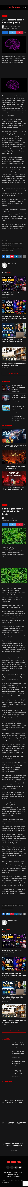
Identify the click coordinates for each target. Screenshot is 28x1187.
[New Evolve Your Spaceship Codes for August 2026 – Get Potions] (14, 436)
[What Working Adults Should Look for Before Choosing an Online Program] (14, 330)
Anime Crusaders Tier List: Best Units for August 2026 (18, 1044)
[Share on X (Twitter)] (12, 32)
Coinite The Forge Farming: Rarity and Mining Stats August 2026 (14, 489)
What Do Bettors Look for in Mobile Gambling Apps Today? (12, 294)
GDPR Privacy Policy (13, 1174)
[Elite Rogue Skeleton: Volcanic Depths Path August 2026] (14, 457)
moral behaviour (6, 245)
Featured (4, 16)
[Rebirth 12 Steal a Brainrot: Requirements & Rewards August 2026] (6, 1053)
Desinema (8, 1180)
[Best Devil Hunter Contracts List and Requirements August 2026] (6, 398)
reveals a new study (7, 250)
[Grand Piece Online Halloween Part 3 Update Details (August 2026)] (6, 1072)
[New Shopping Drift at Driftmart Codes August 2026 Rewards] (14, 1091)
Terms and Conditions (14, 1176)
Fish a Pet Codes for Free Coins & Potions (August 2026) (18, 408)
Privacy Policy (17, 1172)
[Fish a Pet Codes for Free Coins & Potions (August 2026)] (6, 408)
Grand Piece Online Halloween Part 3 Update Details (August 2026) (18, 1072)
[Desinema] (13, 7)
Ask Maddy (6, 1182)
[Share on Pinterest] (19, 32)
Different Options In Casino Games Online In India (18, 1062)
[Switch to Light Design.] (23, 7)
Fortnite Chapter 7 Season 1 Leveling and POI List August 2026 (15, 1123)
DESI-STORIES (9, 26)
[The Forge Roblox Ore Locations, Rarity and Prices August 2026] (6, 388)
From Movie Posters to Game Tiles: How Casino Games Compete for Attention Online (14, 317)
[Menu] (3, 7)
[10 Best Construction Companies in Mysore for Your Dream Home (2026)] (14, 354)
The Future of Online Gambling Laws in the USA (18, 417)
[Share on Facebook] (5, 32)
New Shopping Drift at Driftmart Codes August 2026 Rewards (14, 1102)
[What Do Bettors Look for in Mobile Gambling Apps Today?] (14, 283)
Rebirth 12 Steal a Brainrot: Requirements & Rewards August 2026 (18, 1053)
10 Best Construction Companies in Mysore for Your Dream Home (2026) (14, 364)
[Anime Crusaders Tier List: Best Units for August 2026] (6, 1045)
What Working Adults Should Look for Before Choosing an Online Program (12, 341)
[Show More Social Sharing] (24, 32)
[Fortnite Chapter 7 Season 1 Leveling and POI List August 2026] (14, 1113)
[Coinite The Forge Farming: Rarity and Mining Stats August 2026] (14, 478)
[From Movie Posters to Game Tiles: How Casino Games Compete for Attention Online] (14, 307)
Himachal (21, 905)
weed (11, 907)
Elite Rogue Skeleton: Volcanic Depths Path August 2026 (15, 467)
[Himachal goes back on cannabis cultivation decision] (14, 536)
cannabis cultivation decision (9, 905)
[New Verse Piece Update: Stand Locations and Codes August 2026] (14, 1134)
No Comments (6, 28)
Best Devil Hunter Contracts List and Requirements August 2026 (19, 397)
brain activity (5, 240)
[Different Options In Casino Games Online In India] (6, 1064)
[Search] (25, 7)
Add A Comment (14, 373)
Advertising (8, 1172)
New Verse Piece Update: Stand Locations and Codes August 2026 (14, 1144)
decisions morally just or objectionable (12, 243)
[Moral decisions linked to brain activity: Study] (14, 44)
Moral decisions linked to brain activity (12, 248)
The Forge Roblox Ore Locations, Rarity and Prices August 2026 (18, 387)
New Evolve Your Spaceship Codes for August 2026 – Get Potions (15, 446)
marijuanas (5, 907)
